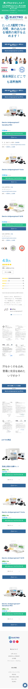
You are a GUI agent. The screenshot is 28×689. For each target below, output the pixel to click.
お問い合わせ (14, 653)
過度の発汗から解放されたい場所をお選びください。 (14, 45)
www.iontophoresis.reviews (18, 144)
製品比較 (14, 674)
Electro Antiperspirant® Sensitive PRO (11, 605)
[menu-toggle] (2, 18)
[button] (11, 314)
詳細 (12, 187)
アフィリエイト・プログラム (14, 661)
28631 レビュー (5, 266)
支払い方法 (14, 679)
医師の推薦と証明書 (14, 677)
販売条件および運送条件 (14, 656)
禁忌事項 (14, 681)
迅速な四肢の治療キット (10, 466)
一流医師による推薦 (10, 147)
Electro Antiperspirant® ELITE (13, 558)
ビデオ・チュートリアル (14, 672)
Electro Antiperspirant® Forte (13, 512)
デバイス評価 (8, 272)
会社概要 (14, 658)
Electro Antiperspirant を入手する (14, 51)
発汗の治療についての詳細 (14, 385)
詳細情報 (17, 142)
